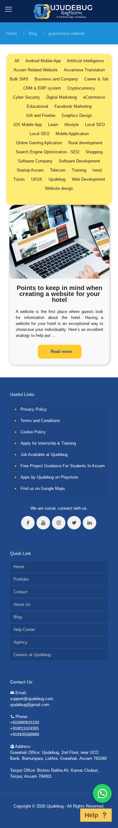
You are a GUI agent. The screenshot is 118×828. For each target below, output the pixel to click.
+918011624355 (24, 728)
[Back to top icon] (72, 815)
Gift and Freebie (40, 115)
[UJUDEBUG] (59, 11)
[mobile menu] (8, 9)
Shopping (94, 152)
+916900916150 (24, 722)
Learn (53, 124)
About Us (22, 604)
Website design (59, 188)
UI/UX (36, 179)
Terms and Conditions (40, 420)
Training (79, 170)
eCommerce (94, 97)
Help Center (24, 629)
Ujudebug (56, 179)
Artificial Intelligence (85, 60)
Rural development (85, 142)
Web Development (88, 179)
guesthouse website (66, 33)
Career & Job (96, 79)
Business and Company (56, 79)
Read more (61, 351)
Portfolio (21, 579)
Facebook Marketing (73, 106)
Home (11, 33)
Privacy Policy (33, 409)
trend (97, 170)
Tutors (19, 179)
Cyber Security (26, 97)
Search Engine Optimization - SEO (47, 152)
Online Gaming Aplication (39, 142)
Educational (37, 106)
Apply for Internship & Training (48, 443)
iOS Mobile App (28, 124)
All (16, 60)
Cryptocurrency (81, 88)
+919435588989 (24, 734)
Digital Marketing (61, 97)
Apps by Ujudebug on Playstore (49, 477)
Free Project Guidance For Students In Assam (62, 465)
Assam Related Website (36, 70)
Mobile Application (72, 133)
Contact (21, 591)
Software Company (35, 161)
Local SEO (95, 124)
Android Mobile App (43, 60)
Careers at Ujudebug (32, 654)
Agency (20, 642)
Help (91, 815)
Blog (33, 33)
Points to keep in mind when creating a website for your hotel (59, 293)
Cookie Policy (33, 432)
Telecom (57, 170)
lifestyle (72, 124)
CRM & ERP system (42, 88)
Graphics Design (77, 115)
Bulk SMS (19, 79)
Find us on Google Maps (42, 488)
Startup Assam (30, 170)
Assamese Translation (84, 70)
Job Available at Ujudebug (44, 454)
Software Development (79, 161)
